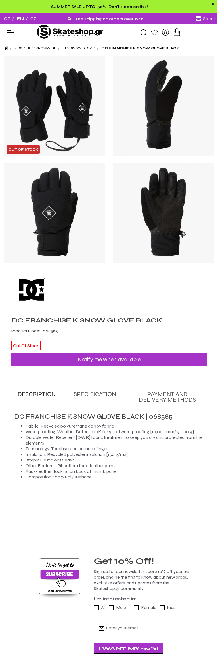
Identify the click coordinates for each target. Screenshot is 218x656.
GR (7, 18)
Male (121, 607)
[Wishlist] (154, 32)
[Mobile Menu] (9, 32)
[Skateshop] (70, 32)
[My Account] (165, 32)
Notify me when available (109, 359)
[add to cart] (176, 32)
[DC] (109, 290)
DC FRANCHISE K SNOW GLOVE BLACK (140, 48)
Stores (209, 18)
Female (148, 607)
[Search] (144, 32)
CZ (33, 18)
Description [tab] (37, 394)
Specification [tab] (95, 394)
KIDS (18, 48)
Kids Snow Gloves (79, 48)
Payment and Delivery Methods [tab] (167, 397)
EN (20, 18)
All (103, 607)
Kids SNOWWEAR (42, 48)
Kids (171, 607)
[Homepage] (6, 48)
